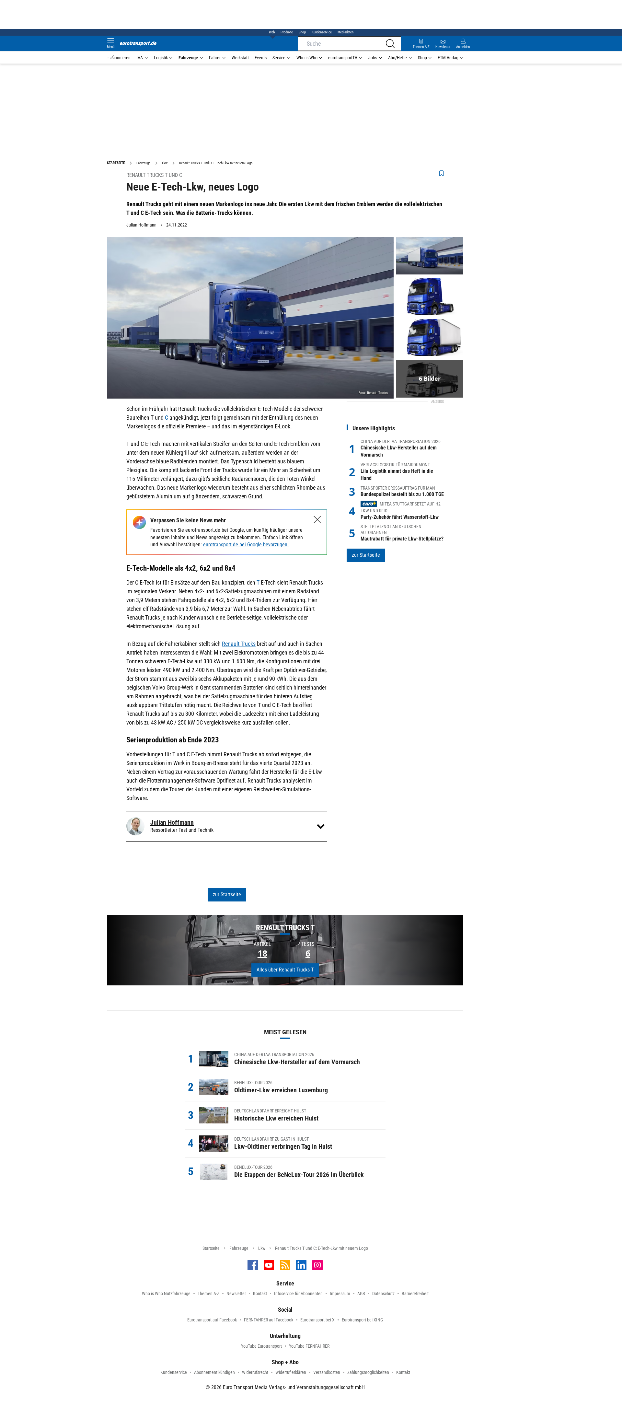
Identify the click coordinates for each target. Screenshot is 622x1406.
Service (278, 57)
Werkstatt (240, 57)
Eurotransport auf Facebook (212, 1319)
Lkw (261, 1248)
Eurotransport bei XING (362, 1319)
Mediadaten (345, 32)
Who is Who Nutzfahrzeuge (166, 1293)
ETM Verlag (448, 57)
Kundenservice (322, 32)
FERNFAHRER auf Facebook (268, 1319)
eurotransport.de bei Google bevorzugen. (246, 544)
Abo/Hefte (397, 57)
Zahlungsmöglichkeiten (368, 1372)
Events (261, 57)
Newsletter (236, 1293)
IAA (139, 57)
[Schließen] (317, 519)
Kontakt (260, 1293)
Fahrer (215, 57)
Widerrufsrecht (255, 1372)
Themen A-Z (208, 1293)
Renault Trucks (239, 643)
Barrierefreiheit (415, 1293)
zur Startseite (227, 894)
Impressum (340, 1293)
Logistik (161, 57)
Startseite (211, 1248)
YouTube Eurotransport (261, 1346)
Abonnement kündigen (214, 1372)
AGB (361, 1293)
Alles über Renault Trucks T (285, 970)
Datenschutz (383, 1293)
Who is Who (306, 57)
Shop (302, 32)
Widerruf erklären (290, 1372)
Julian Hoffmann (141, 224)
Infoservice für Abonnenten (298, 1293)
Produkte (287, 32)
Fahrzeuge (188, 57)
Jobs (372, 57)
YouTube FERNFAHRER (309, 1346)
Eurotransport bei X (317, 1319)
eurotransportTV (342, 57)
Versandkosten (326, 1372)
